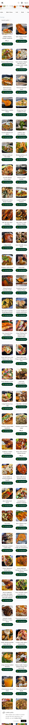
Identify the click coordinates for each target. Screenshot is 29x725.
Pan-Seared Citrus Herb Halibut (7, 334)
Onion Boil (21, 267)
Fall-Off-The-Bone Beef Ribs (7, 223)
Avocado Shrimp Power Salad (7, 178)
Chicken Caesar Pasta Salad (21, 427)
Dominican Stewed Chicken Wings (21, 289)
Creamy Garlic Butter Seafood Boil (21, 643)
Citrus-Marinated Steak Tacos (7, 569)
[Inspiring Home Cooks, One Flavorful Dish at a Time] (3, 2)
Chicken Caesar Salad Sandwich (7, 427)
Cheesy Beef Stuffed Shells (21, 689)
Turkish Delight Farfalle (21, 178)
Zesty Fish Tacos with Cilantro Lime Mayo (7, 358)
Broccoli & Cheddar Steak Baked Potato (7, 311)
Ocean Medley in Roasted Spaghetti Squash (7, 478)
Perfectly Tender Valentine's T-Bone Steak (7, 619)
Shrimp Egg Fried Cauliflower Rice (21, 110)
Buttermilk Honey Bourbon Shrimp (21, 477)
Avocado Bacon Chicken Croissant (21, 501)
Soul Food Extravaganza (21, 382)
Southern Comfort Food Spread (7, 452)
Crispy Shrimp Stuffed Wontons (7, 665)
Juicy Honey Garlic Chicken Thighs (21, 223)
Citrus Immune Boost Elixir (7, 689)
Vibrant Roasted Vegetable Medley (7, 289)
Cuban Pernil (7, 245)
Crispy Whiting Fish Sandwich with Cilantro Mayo (21, 334)
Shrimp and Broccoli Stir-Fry (21, 155)
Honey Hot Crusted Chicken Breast (21, 452)
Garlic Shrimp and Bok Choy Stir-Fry (7, 643)
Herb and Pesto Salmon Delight (7, 88)
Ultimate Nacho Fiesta (7, 267)
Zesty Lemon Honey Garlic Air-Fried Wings (21, 546)
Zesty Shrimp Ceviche (7, 381)
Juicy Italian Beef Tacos (7, 501)
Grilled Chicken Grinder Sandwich (7, 37)
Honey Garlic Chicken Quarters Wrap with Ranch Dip (21, 666)
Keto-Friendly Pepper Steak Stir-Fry (21, 593)
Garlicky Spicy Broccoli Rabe (21, 133)
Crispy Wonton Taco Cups (7, 404)
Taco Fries (7, 523)
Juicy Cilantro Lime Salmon (21, 524)
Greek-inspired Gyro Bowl (7, 133)
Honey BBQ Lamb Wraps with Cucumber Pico (21, 358)
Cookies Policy (18, 718)
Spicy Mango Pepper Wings (21, 37)
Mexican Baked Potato (7, 62)
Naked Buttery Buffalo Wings (7, 110)
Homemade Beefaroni (21, 618)
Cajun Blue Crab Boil (21, 404)
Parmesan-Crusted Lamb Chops (7, 546)
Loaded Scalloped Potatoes (21, 200)
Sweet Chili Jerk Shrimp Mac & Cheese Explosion (21, 570)
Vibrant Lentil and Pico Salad (7, 155)
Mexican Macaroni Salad (21, 88)
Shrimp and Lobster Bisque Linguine (7, 200)
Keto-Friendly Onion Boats (21, 245)
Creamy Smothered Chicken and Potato (21, 311)
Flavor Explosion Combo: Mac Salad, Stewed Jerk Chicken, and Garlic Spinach (7, 595)
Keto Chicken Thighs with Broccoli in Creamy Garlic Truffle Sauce (21, 64)
